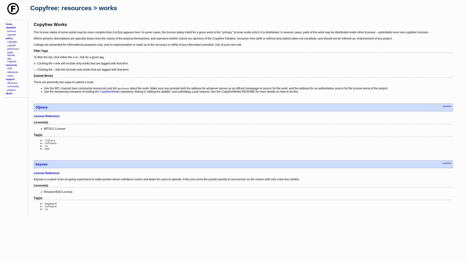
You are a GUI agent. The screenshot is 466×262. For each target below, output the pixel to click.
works (10, 75)
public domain (11, 54)
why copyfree (11, 60)
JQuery (41, 107)
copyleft (11, 45)
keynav (41, 164)
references (12, 72)
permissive (13, 48)
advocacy (12, 83)
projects (11, 90)
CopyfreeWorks (110, 91)
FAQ (9, 68)
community (13, 86)
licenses (11, 31)
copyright (12, 41)
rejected (11, 34)
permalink (447, 106)
